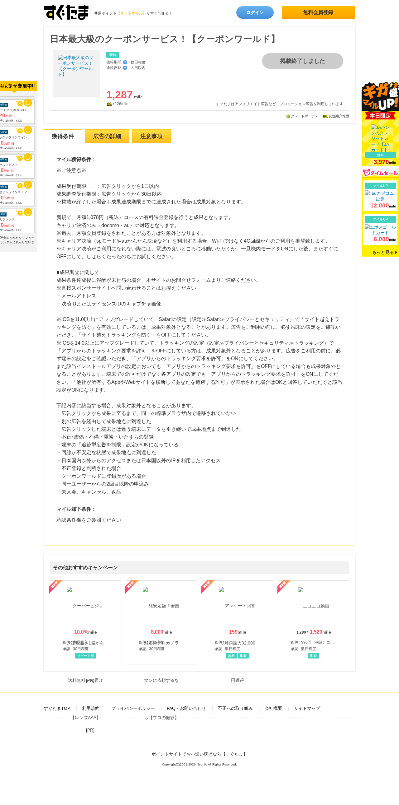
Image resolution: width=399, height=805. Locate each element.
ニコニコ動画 (313, 623)
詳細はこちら (380, 195)
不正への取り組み (235, 708)
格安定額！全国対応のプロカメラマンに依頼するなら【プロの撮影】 (161, 622)
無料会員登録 (318, 12)
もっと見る (383, 252)
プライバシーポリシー (133, 708)
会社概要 (273, 708)
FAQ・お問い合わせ (186, 708)
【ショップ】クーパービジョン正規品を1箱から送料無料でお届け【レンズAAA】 (85, 623)
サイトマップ (307, 708)
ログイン (255, 12)
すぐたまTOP (57, 708)
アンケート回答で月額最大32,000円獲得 (237, 623)
